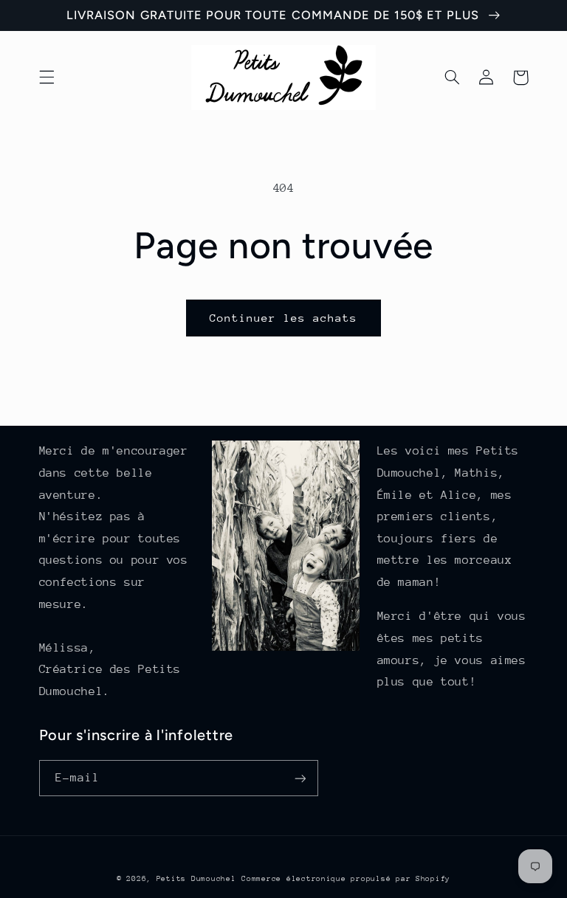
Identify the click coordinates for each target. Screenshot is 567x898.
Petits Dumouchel (196, 878)
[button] (46, 77)
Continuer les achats (284, 317)
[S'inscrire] (300, 778)
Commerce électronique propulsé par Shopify (345, 878)
